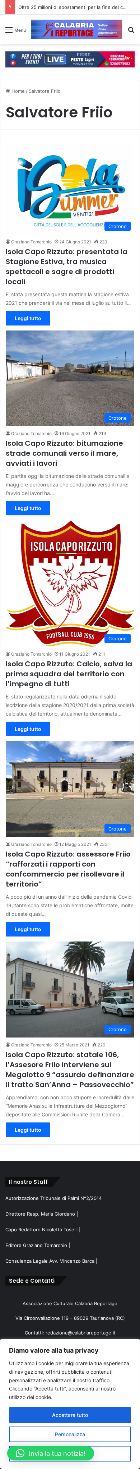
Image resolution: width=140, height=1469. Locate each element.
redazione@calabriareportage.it (81, 1333)
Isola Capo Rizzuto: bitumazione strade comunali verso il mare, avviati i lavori (64, 453)
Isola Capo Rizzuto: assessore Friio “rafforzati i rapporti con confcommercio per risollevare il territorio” (68, 869)
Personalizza (70, 1434)
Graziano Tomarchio (31, 241)
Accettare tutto (70, 1415)
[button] (50, 1453)
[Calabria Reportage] (76, 29)
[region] (70, 1404)
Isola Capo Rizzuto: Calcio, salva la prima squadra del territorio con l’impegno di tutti (69, 674)
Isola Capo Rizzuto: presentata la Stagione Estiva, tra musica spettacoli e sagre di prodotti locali (66, 267)
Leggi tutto (28, 318)
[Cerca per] (131, 32)
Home (17, 91)
